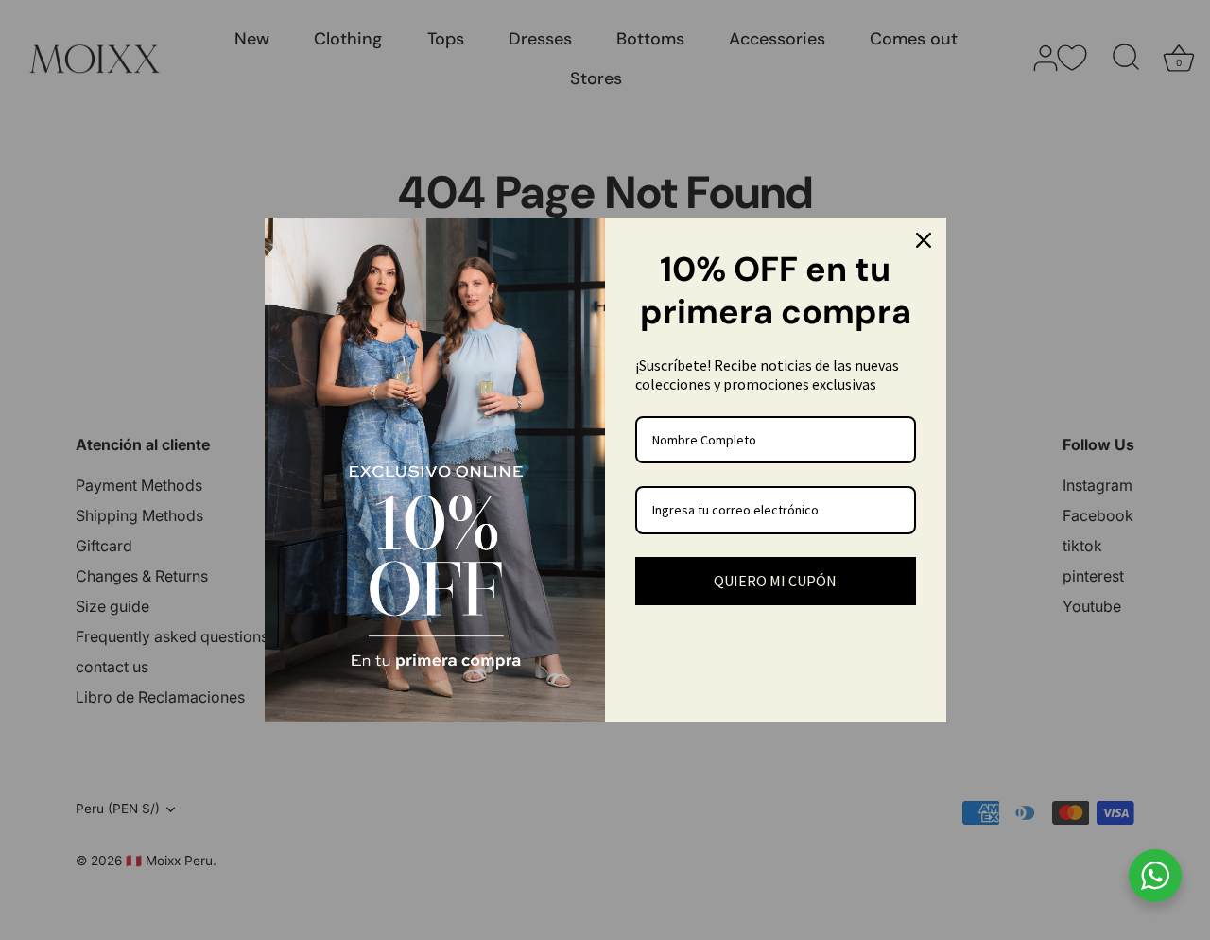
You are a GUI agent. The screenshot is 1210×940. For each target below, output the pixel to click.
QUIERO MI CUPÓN (775, 580)
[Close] (923, 240)
